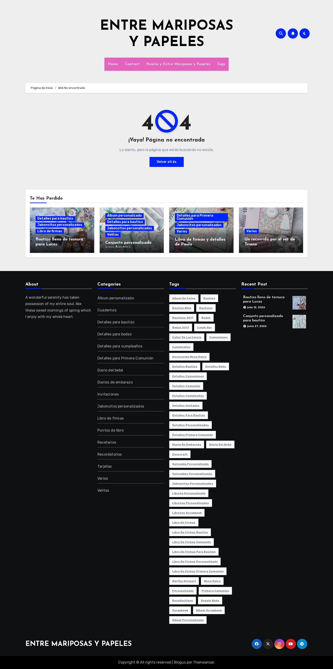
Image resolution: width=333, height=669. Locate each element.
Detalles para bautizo (55, 218)
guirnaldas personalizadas (192, 473)
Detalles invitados (186, 405)
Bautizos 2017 (182, 317)
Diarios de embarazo (115, 382)
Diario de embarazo (186, 444)
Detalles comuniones (188, 376)
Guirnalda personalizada (190, 464)
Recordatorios (109, 454)
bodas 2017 (180, 327)
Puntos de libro (110, 430)
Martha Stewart (184, 581)
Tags (221, 64)
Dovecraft (180, 454)
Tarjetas (104, 466)
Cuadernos (106, 310)
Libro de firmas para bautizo (194, 551)
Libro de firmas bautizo (190, 532)
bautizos (206, 308)
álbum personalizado (188, 620)
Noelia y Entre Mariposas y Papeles (178, 64)
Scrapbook (180, 610)
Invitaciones (108, 394)
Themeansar (203, 662)
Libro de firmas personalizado (195, 561)
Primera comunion (215, 590)
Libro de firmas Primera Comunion (198, 571)
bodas (206, 317)
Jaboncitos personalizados (59, 225)
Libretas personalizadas (190, 503)
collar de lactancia (186, 337)
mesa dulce (212, 581)
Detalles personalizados (190, 425)
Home (113, 64)
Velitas (113, 235)
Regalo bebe (210, 600)
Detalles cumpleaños (188, 395)
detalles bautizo (184, 366)
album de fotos (183, 298)
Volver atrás (166, 162)
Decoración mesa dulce (189, 356)
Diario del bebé (110, 370)
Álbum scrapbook (209, 610)
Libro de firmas (49, 231)
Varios (182, 231)
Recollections (182, 600)
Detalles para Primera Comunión (195, 217)
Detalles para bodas (114, 334)
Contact (132, 64)
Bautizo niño (181, 308)
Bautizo (209, 298)
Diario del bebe (220, 444)
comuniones (218, 337)
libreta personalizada (188, 493)
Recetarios (106, 442)
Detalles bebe (215, 366)
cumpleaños (181, 347)
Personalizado (183, 590)
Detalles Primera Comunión (192, 434)
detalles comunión (186, 386)
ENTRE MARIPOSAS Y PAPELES (78, 644)
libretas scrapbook (187, 512)
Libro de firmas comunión (191, 542)
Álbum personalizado (124, 215)
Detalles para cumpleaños (119, 346)
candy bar (204, 327)
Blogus (180, 662)
